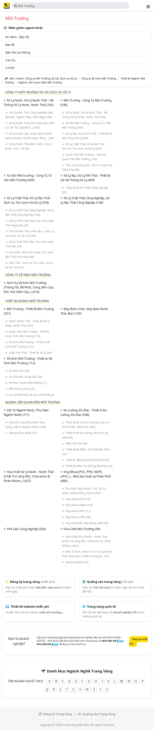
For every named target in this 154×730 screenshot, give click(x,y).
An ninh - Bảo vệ (17, 37)
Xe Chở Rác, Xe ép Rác (25, 376)
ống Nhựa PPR (78, 511)
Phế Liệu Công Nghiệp (26, 529)
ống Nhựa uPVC (78, 517)
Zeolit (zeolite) (77, 562)
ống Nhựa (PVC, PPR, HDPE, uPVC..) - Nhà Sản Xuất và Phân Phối (85, 476)
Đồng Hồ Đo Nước (23, 433)
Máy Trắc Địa (76, 443)
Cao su (10, 60)
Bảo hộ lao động (17, 52)
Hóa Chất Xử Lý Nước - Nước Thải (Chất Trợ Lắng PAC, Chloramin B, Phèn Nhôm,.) (29, 476)
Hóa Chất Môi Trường (81, 529)
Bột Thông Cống (22, 388)
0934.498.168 (109, 640)
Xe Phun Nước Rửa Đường (28, 382)
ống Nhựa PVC (78, 499)
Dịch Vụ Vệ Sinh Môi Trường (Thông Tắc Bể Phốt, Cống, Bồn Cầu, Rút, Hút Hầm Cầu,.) (29, 287)
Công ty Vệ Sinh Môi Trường (98, 78)
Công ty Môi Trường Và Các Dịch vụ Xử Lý (51, 78)
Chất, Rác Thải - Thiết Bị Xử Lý (30, 352)
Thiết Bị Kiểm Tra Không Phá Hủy (89, 466)
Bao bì (9, 45)
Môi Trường (26, 6)
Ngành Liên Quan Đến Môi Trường (40, 82)
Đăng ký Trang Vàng (57, 714)
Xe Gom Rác (19, 370)
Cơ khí (9, 68)
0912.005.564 (44, 644)
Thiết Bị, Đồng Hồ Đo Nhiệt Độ (87, 460)
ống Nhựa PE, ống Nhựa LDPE (87, 523)
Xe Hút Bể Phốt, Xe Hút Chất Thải (31, 394)
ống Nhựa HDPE (79, 505)
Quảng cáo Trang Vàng (99, 714)
